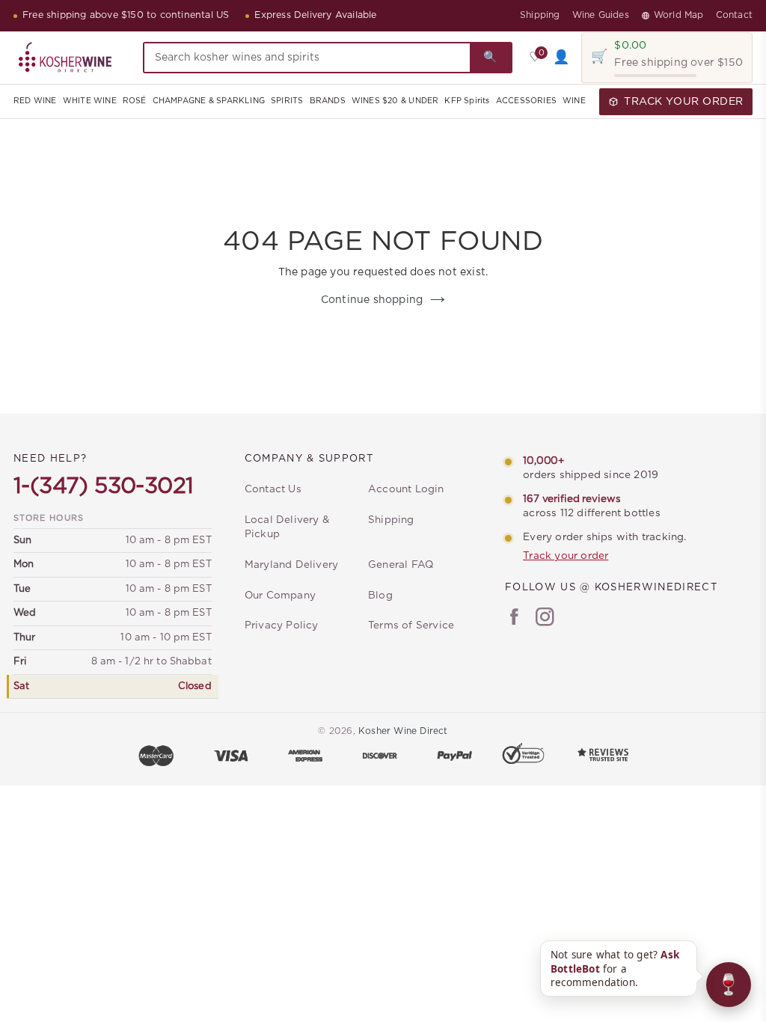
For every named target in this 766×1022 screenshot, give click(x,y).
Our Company (280, 595)
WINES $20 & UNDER (395, 101)
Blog (380, 595)
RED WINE (35, 101)
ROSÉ (135, 101)
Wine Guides (600, 14)
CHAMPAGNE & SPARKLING (209, 101)
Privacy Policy (282, 625)
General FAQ (400, 565)
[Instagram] (545, 619)
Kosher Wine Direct (403, 730)
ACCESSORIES (526, 101)
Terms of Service (411, 625)
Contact (734, 14)
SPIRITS (287, 101)
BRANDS (328, 101)
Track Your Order (684, 102)
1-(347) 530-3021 (103, 486)
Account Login (406, 489)
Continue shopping (372, 300)
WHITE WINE (90, 101)
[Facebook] (514, 619)
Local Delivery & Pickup (287, 527)
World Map (679, 14)
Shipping (540, 14)
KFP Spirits (466, 101)
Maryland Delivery (291, 565)
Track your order (565, 556)
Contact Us (273, 489)
